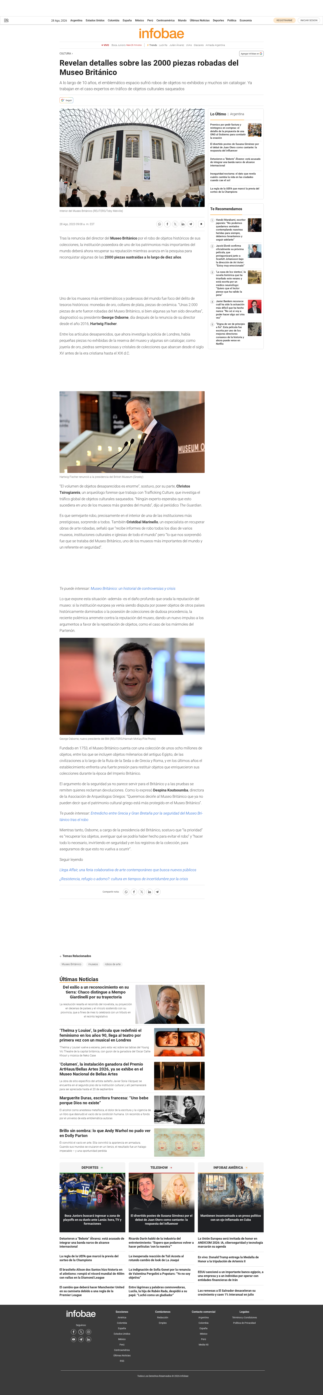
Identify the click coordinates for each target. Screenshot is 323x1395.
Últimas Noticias (200, 20)
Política (231, 20)
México (139, 20)
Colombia (113, 20)
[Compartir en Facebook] (167, 224)
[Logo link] (162, 33)
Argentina (76, 20)
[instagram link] (88, 1332)
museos (93, 964)
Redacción (162, 1317)
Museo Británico (71, 964)
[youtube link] (73, 1339)
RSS (122, 1361)
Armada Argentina (215, 45)
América (122, 1317)
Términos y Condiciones (244, 1317)
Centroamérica (165, 20)
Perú (150, 20)
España (127, 20)
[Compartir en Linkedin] (183, 224)
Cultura (65, 53)
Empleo (163, 1323)
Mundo (182, 20)
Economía (246, 20)
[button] (6, 20)
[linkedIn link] (88, 1339)
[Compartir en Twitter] (175, 224)
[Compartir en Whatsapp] (159, 224)
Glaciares (199, 45)
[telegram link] (81, 1339)
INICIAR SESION (308, 20)
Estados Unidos (95, 20)
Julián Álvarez (176, 45)
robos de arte (113, 964)
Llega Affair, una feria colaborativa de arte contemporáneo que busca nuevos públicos (128, 870)
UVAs (189, 45)
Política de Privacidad (244, 1323)
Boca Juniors (127, 45)
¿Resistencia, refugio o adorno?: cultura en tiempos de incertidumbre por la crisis (124, 879)
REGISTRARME (284, 20)
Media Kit (204, 1344)
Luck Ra (163, 45)
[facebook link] (73, 1332)
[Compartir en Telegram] (191, 224)
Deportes (218, 20)
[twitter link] (81, 1332)
